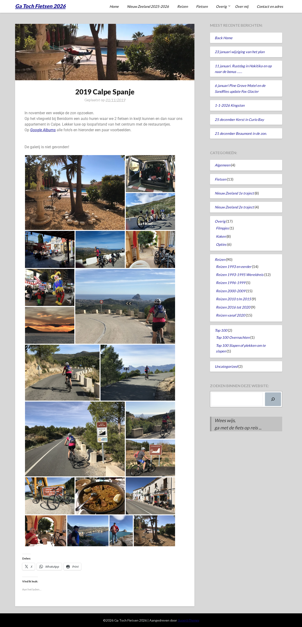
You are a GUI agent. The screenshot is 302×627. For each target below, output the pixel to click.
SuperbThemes (188, 620)
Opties (221, 244)
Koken (221, 236)
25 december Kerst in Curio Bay (239, 119)
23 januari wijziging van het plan (239, 52)
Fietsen (202, 6)
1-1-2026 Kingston (229, 105)
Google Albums (43, 130)
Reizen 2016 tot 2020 (233, 307)
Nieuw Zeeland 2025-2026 (148, 6)
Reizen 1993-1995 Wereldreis (240, 274)
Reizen (182, 6)
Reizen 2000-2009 (230, 291)
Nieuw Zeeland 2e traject (234, 207)
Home (114, 6)
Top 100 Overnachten (233, 337)
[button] (75, 192)
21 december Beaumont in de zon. (241, 133)
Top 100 (221, 330)
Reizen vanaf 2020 (230, 315)
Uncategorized (226, 366)
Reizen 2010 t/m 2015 (233, 299)
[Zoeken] (273, 399)
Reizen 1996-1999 (230, 282)
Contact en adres (270, 6)
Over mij (241, 6)
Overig (221, 6)
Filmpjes (222, 228)
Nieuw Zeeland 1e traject (234, 193)
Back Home (223, 38)
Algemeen (222, 165)
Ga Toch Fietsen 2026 (40, 6)
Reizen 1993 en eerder (233, 266)
